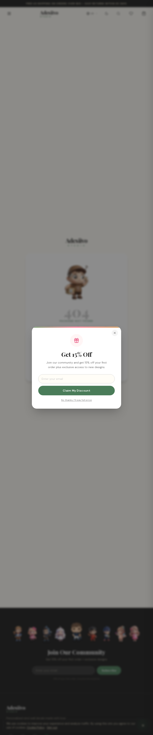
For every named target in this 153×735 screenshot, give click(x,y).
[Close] (115, 333)
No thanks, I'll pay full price (76, 399)
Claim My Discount (76, 390)
